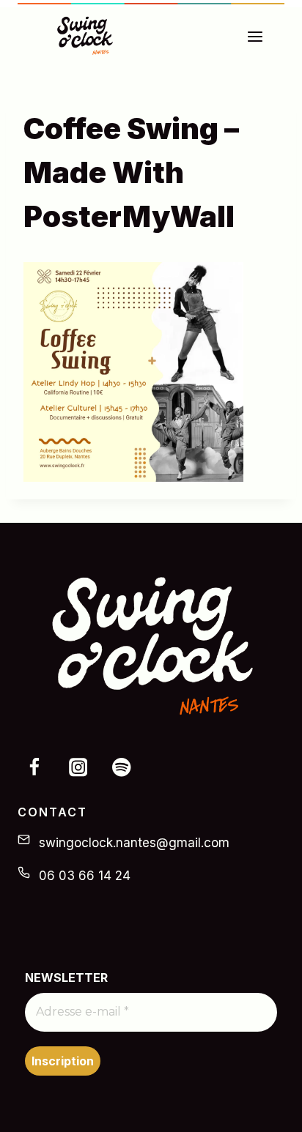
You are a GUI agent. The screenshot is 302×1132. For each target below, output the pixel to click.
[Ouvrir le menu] (262, 36)
